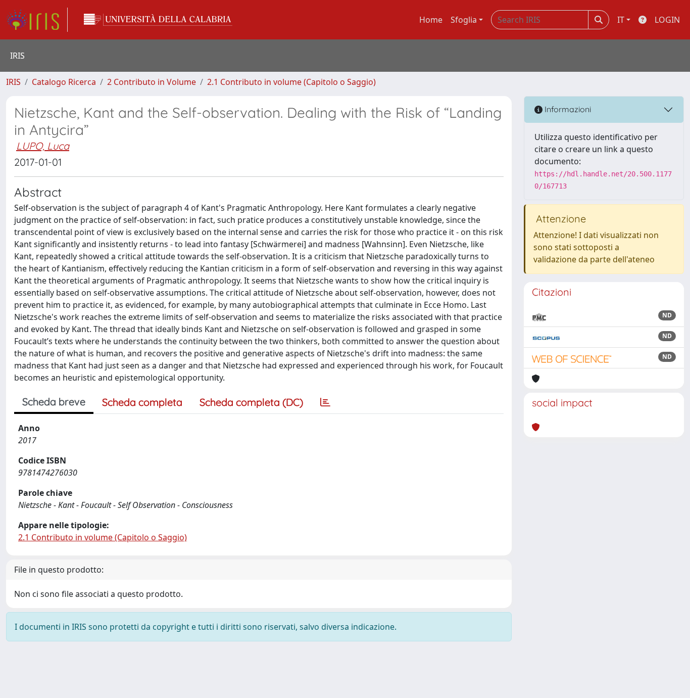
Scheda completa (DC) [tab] (251, 402)
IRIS (13, 81)
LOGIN (667, 19)
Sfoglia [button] (464, 19)
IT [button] (620, 19)
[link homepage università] (158, 20)
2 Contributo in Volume (151, 81)
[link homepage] (37, 20)
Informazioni (567, 109)
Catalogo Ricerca (64, 81)
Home (430, 19)
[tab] (325, 402)
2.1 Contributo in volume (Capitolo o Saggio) (291, 81)
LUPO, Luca (42, 145)
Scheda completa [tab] (142, 402)
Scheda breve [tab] (53, 401)
